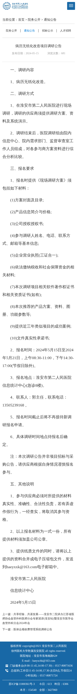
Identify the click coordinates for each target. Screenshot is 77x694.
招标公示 (47, 30)
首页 (21, 19)
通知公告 (50, 19)
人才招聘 (65, 30)
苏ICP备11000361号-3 (22, 684)
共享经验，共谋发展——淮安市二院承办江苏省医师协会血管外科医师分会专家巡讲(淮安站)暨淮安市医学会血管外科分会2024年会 (38, 619)
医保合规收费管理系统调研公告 (32, 629)
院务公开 (34, 19)
